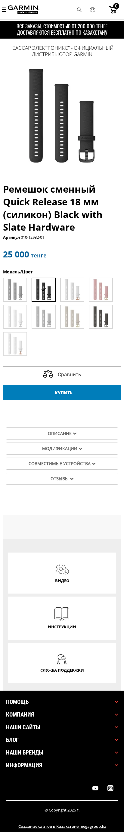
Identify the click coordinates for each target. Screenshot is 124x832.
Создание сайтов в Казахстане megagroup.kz (62, 826)
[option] (62, 115)
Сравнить (69, 374)
